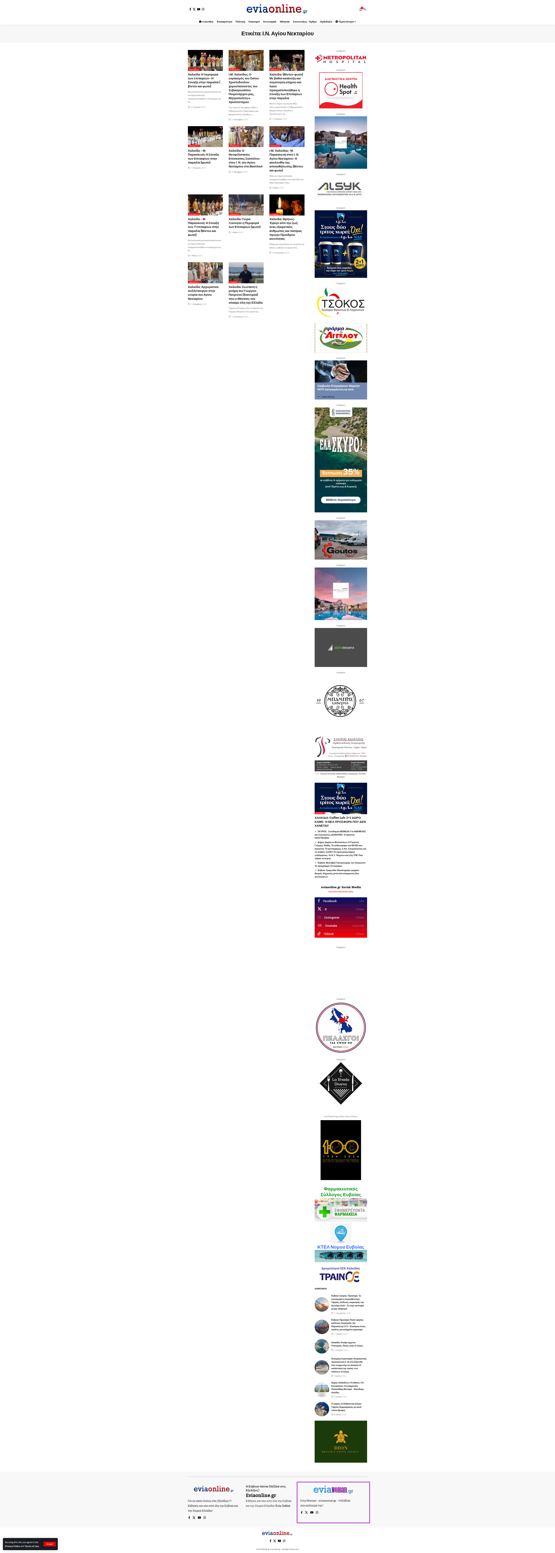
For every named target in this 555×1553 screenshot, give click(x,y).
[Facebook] (190, 9)
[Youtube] (341, 925)
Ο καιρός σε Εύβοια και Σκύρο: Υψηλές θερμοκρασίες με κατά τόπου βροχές (346, 1407)
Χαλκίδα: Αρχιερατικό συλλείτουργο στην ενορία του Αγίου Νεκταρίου (203, 293)
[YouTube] (198, 9)
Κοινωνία (274, 214)
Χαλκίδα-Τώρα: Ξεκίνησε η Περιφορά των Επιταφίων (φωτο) (245, 223)
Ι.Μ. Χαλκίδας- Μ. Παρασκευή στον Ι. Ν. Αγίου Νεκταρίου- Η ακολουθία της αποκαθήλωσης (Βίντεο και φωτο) (286, 160)
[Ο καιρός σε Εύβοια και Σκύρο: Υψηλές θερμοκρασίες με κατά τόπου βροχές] (322, 1409)
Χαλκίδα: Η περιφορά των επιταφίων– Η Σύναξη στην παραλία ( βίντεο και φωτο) (204, 80)
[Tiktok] (341, 934)
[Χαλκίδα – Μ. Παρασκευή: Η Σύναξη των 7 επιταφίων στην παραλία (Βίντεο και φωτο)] (205, 204)
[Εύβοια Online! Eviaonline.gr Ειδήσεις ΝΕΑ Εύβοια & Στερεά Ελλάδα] (277, 9)
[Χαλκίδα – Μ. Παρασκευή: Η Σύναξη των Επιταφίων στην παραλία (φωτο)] (205, 136)
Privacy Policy (12, 1546)
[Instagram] (203, 9)
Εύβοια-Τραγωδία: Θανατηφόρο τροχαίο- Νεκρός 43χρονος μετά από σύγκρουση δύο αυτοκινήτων (337, 873)
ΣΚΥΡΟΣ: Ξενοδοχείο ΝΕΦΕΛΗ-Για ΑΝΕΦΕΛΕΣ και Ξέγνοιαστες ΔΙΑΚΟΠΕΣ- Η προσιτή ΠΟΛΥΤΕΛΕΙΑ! (340, 834)
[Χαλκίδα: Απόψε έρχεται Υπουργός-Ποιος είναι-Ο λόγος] (322, 1346)
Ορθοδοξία (194, 70)
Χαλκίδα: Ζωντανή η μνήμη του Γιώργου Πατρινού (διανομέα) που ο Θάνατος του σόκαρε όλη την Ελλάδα (246, 295)
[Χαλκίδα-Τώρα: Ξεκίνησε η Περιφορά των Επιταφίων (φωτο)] (246, 204)
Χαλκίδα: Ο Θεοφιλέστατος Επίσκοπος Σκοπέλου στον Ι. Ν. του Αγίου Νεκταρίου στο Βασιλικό (246, 158)
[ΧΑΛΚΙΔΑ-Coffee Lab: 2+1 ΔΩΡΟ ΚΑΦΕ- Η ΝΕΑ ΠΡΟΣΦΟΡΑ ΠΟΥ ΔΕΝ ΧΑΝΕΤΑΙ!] (341, 798)
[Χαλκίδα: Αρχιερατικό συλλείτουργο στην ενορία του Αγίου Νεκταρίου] (205, 272)
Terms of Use (32, 1546)
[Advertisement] (341, 972)
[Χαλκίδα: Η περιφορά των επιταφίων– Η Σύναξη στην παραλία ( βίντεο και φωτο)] (205, 60)
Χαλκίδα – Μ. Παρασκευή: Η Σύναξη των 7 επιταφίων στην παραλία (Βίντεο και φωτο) (203, 227)
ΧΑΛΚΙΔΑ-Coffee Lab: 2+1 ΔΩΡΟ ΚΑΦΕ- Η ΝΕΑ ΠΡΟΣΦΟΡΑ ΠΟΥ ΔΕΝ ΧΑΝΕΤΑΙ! (340, 822)
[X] (194, 9)
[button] (50, 1544)
